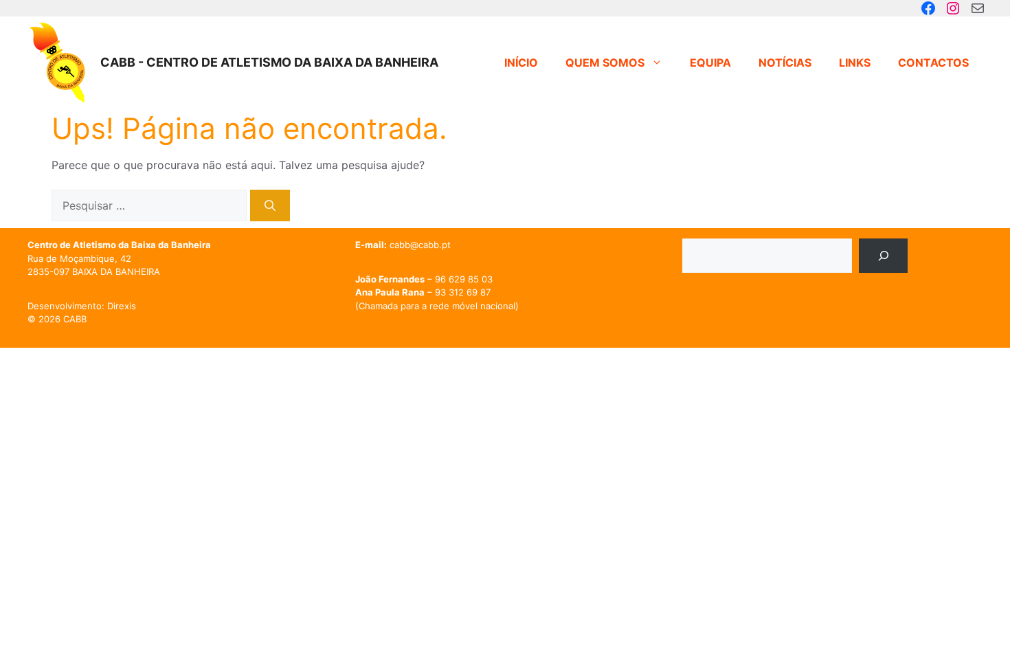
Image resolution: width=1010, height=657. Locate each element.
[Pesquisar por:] (151, 205)
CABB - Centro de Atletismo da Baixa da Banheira (269, 62)
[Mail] (977, 8)
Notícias (785, 62)
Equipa (710, 62)
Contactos (933, 62)
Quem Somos (604, 62)
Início (521, 62)
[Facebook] (928, 8)
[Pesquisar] (270, 205)
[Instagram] (953, 8)
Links (855, 62)
